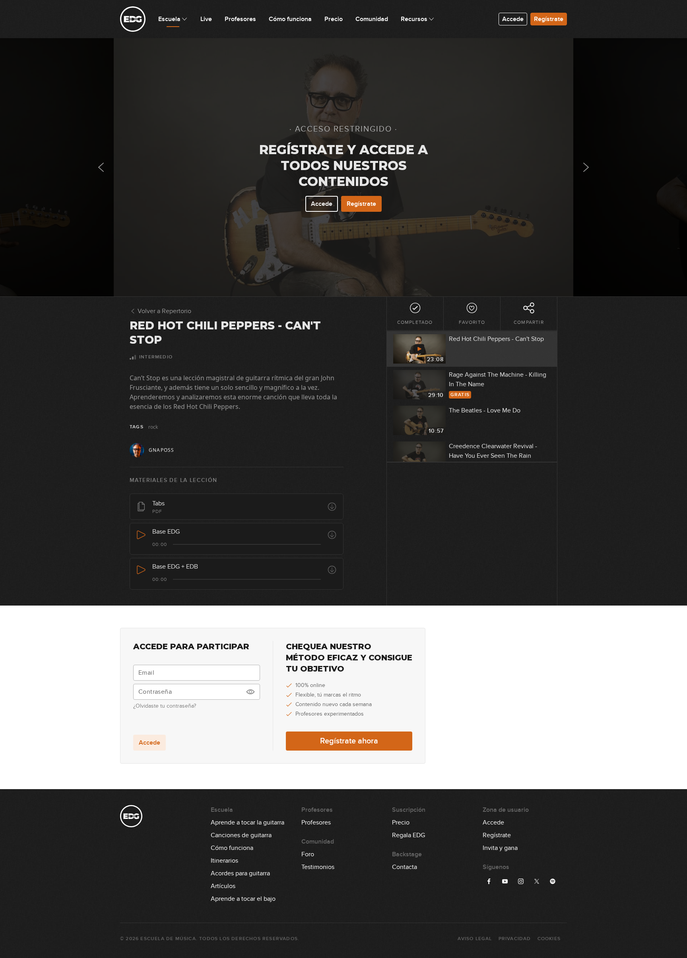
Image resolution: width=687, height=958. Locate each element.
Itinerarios (224, 861)
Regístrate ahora (349, 741)
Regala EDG (408, 835)
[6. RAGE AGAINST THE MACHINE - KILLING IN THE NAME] (586, 167)
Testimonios (317, 867)
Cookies (549, 939)
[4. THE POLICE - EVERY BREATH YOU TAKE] (101, 167)
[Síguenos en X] (536, 881)
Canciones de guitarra (241, 835)
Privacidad (515, 939)
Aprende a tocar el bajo (243, 899)
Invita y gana (500, 848)
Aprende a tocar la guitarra (247, 822)
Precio (400, 822)
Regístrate (548, 19)
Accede (513, 19)
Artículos (223, 886)
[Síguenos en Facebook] (489, 881)
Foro (307, 854)
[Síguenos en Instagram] (520, 881)
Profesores (316, 822)
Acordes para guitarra (240, 873)
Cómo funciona (232, 848)
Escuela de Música (168, 939)
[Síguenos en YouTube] (505, 881)
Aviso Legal (475, 939)
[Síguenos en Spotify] (552, 881)
